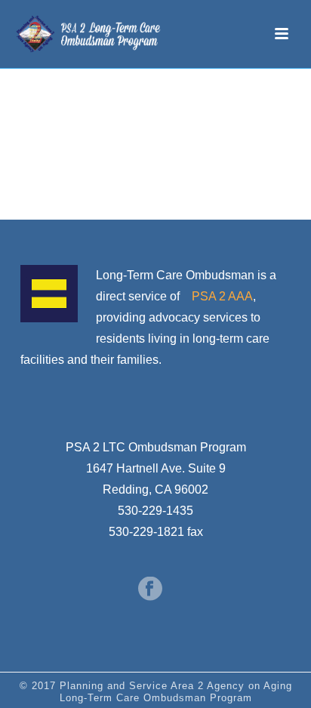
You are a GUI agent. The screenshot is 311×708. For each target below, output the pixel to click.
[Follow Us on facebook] (150, 590)
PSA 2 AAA (222, 296)
